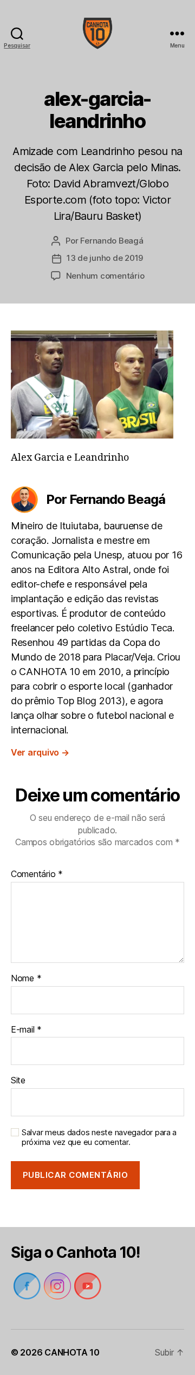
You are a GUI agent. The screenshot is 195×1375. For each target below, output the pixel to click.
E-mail (26, 1030)
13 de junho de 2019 (105, 258)
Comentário (37, 874)
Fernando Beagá (111, 240)
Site (18, 1081)
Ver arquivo (40, 752)
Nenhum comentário (105, 276)
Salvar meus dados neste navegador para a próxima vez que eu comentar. (99, 1138)
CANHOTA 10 (71, 1352)
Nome (26, 978)
